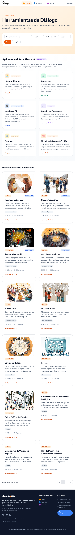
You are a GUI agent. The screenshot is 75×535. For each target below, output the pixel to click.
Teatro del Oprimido (14, 254)
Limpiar (16, 42)
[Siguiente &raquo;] (71, 482)
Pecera (44, 363)
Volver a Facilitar (9, 15)
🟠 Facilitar (26, 3)
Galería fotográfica (49, 200)
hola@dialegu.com (65, 499)
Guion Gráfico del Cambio (16, 417)
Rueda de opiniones (14, 200)
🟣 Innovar (50, 3)
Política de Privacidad (10, 521)
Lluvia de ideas (48, 308)
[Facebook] (3, 515)
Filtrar (8, 42)
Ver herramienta (10, 220)
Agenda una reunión (62, 513)
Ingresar (70, 3)
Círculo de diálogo (13, 363)
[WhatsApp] (10, 515)
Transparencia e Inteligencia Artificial (14, 518)
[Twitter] (7, 515)
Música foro (10, 308)
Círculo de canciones (50, 254)
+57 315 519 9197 (65, 502)
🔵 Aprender (38, 3)
